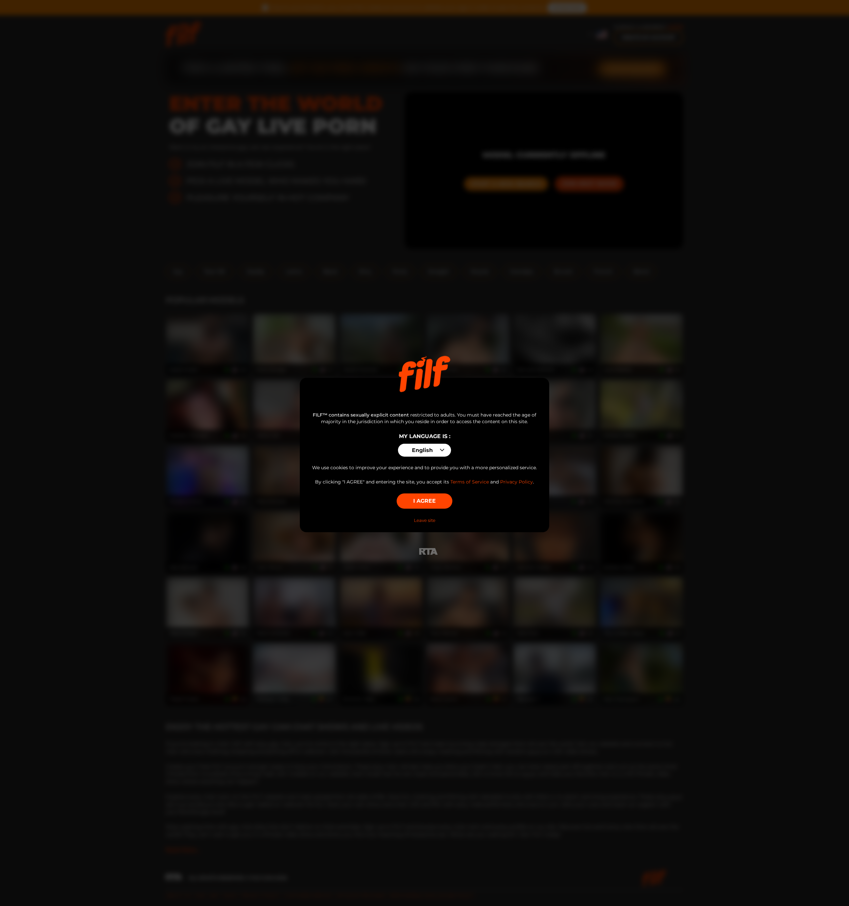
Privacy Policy (516, 482)
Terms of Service (469, 482)
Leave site (424, 520)
